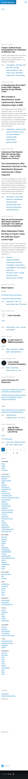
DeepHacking (4, 547)
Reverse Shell (10, 370)
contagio (3, 618)
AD (19, 417)
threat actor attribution (13, 134)
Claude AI (9, 257)
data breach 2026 (11, 142)
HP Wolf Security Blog (7, 518)
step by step (10, 442)
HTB (2, 545)
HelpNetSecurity (5, 527)
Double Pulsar (4, 516)
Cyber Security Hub (6, 531)
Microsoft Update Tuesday (7, 635)
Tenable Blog (4, 645)
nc (16, 370)
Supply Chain (10, 75)
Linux (18, 327)
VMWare (3, 647)
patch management (12, 70)
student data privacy (12, 209)
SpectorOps (4, 539)
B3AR (3, 568)
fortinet (8, 72)
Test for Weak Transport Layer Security (11, 295)
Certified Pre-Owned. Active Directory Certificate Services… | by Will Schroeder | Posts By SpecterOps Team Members (13, 397)
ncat (19, 370)
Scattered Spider (21, 129)
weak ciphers (10, 301)
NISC (2, 663)
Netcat (8, 367)
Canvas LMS (19, 197)
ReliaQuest (4, 501)
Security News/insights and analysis (10, 497)
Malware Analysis (20, 442)
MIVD (3, 672)
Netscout (3, 588)
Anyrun (3, 616)
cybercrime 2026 (11, 137)
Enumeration (14, 349)
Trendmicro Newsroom (7, 643)
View (2, 320)
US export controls (12, 272)
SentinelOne (4, 508)
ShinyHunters (10, 129)
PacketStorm (4, 612)
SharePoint (19, 72)
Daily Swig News (5, 493)
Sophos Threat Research (7, 510)
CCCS (3, 674)
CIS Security (4, 655)
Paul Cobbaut (10, 329)
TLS (20, 301)
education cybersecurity (13, 207)
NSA (2, 659)
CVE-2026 (19, 65)
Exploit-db (4, 627)
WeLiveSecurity (5, 487)
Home (2, 9)
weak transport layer (12, 304)
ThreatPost (4, 523)
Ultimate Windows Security (8, 558)
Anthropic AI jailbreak (12, 260)
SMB (7, 349)
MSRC (3, 482)
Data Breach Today (6, 506)
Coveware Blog (5, 602)
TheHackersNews (5, 476)
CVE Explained (5, 633)
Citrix (20, 70)
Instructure (9, 199)
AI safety (21, 272)
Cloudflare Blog (5, 584)
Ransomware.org (5, 600)
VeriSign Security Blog (7, 512)
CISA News (4, 653)
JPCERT (3, 665)
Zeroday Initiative (5, 631)
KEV (24, 65)
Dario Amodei (22, 267)
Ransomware (10, 197)
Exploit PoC (4, 629)
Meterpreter (4, 562)
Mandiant (3, 541)
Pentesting (23, 304)
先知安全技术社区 (6, 551)
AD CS (23, 417)
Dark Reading (4, 504)
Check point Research (6, 641)
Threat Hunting (20, 75)
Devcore (3, 560)
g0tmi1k (3, 566)
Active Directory (11, 415)
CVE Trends (4, 470)
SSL (16, 301)
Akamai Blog (4, 586)
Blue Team (9, 67)
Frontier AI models (12, 275)
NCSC (3, 657)
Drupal (9, 774)
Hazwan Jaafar (8, 439)
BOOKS (21, 349)
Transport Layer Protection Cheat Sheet (11, 298)
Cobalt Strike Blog (6, 556)
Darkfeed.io (4, 491)
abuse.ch (3, 610)
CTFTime (3, 553)
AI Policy (20, 278)
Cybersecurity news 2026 (14, 262)
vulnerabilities (10, 65)
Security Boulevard (6, 489)
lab (7, 444)
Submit (3, 468)
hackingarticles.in (16, 351)
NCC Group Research (6, 604)
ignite (8, 351)
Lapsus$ (9, 132)
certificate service (11, 417)
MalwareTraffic (5, 620)
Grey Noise (4, 514)
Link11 (3, 592)
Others (3, 594)
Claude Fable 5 (19, 265)
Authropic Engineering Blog (8, 696)
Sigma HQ (4, 578)
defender (16, 67)
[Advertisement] (14, 27)
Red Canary (4, 537)
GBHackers (4, 478)
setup (11, 444)
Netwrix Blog (4, 525)
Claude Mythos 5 (11, 267)
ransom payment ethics (13, 204)
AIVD (3, 670)
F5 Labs (3, 590)
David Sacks (10, 270)
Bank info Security (6, 499)
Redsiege (3, 543)
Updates (3, 466)
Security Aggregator (8, 2)
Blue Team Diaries (6, 574)
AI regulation (10, 265)
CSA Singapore (5, 667)
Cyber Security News (6, 495)
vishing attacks (11, 139)
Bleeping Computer (6, 480)
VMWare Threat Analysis (7, 529)
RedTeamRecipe (5, 549)
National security (11, 278)
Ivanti (13, 72)
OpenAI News (5, 693)
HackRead (4, 485)
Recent (3, 463)
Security (23, 327)
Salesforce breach (18, 132)
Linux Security (10, 327)
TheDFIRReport (5, 564)
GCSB (3, 661)
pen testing (14, 367)
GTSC (3, 520)
